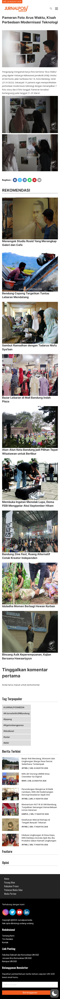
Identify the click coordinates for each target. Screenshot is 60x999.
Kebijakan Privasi (11, 886)
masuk (17, 684)
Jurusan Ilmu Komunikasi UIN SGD (17, 958)
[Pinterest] (34, 180)
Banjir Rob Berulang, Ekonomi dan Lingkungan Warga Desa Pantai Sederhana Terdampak (38, 761)
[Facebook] (15, 180)
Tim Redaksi (7, 939)
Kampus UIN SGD (9, 961)
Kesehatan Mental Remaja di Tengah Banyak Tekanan (36, 821)
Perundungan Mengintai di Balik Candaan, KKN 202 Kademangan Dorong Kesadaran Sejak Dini (37, 792)
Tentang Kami (8, 936)
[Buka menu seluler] (56, 9)
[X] (20, 180)
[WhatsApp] (29, 180)
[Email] (39, 180)
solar (7, 737)
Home (6, 878)
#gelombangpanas (14, 725)
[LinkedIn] (25, 180)
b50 (7, 743)
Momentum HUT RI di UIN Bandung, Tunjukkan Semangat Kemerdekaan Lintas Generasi (39, 807)
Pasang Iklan (9, 882)
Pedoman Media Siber (13, 890)
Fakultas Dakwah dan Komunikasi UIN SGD (20, 955)
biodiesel (9, 731)
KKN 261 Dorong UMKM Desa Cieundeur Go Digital (36, 775)
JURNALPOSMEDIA (14, 707)
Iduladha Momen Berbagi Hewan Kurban (28, 606)
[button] (54, 993)
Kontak (5, 942)
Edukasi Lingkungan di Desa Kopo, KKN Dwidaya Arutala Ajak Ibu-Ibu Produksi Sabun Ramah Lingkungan (39, 838)
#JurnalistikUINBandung (17, 713)
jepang (8, 719)
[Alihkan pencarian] (51, 8)
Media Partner (10, 893)
